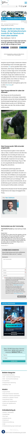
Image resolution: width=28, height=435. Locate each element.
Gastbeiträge (6, 414)
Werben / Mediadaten (8, 412)
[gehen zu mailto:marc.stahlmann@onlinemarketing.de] (18, 201)
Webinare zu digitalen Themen (10, 397)
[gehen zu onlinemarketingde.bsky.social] (25, 6)
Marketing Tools (7, 384)
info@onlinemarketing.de (18, 284)
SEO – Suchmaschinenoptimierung (11, 377)
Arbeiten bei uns (7, 418)
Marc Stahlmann (10, 198)
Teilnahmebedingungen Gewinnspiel (12, 426)
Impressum (6, 420)
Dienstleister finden (8, 399)
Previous (3, 319)
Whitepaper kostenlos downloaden (11, 395)
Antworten (4, 245)
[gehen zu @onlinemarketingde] (21, 6)
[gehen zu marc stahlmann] (18, 203)
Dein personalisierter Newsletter (11, 393)
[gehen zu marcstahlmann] (18, 205)
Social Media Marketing (9, 375)
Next (25, 319)
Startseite (3, 21)
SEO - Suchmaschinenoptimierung (9, 24)
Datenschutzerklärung (18, 293)
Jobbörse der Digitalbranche (10, 401)
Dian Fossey (9, 85)
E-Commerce (6, 380)
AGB (4, 424)
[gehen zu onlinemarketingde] (19, 6)
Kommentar (5, 257)
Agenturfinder (6, 391)
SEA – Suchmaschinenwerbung (10, 378)
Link (9, 66)
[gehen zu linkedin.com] (23, 6)
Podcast (5, 405)
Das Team (5, 416)
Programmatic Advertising (9, 382)
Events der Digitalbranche (9, 403)
